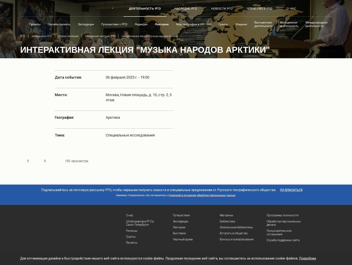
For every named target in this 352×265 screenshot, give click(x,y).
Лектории (179, 227)
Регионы (131, 230)
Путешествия (181, 215)
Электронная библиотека (236, 227)
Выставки (179, 233)
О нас (129, 215)
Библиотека (227, 221)
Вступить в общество (234, 233)
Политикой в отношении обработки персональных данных (201, 195)
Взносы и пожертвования (237, 239)
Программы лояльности (282, 215)
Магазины (226, 215)
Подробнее (307, 258)
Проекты (131, 242)
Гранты (130, 236)
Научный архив (183, 239)
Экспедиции (180, 221)
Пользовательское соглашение (279, 232)
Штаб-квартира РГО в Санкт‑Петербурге (140, 223)
